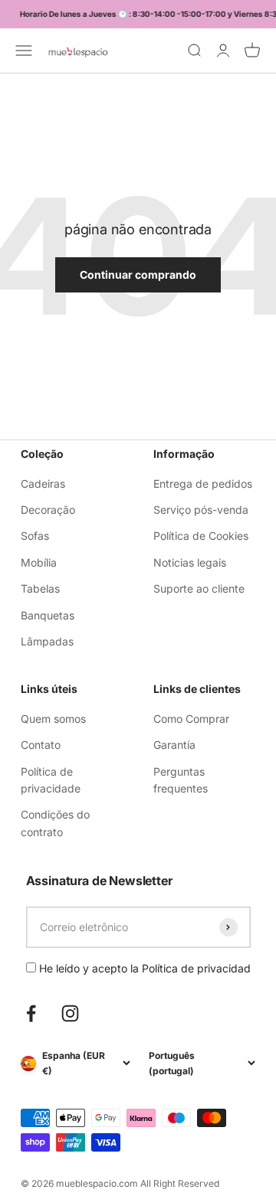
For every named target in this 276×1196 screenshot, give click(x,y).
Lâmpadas (47, 641)
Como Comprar (191, 718)
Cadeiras (43, 483)
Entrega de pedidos (202, 483)
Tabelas (40, 588)
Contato (41, 744)
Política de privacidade (50, 780)
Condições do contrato (55, 823)
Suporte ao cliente (199, 588)
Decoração (48, 509)
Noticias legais (189, 562)
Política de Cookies (200, 535)
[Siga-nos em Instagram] (70, 1013)
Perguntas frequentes (180, 780)
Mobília (39, 562)
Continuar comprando (138, 274)
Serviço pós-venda (200, 509)
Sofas (35, 535)
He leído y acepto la (143, 968)
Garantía (174, 744)
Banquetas (47, 615)
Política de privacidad (196, 968)
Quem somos (53, 718)
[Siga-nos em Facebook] (31, 1013)
